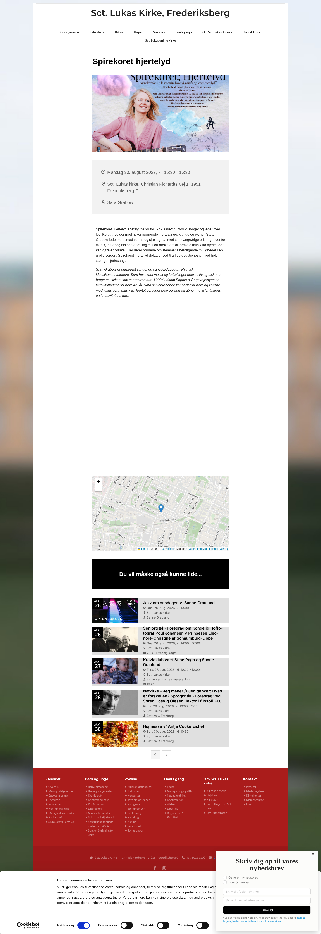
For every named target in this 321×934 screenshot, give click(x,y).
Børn (118, 32)
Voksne (158, 32)
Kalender (96, 32)
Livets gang (182, 32)
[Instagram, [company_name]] (164, 868)
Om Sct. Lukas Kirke (216, 32)
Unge (137, 32)
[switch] (127, 925)
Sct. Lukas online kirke (160, 40)
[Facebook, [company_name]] (155, 868)
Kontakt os (250, 32)
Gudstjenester (69, 32)
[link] (97, 32)
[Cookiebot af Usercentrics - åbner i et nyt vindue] (28, 925)
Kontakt (250, 779)
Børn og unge (96, 779)
